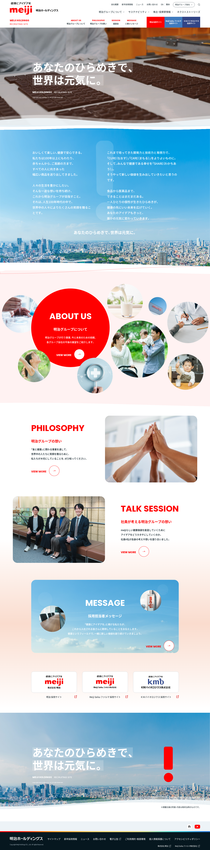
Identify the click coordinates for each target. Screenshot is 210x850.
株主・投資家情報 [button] (162, 12)
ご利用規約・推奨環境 (135, 838)
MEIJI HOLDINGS (19, 22)
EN (162, 4)
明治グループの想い (98, 22)
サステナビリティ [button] (137, 12)
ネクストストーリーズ (188, 12)
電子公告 (114, 838)
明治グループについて (76, 22)
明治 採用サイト (156, 22)
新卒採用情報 (127, 4)
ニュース (139, 4)
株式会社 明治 (163, 846)
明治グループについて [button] (110, 12)
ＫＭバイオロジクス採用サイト (191, 22)
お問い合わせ (152, 4)
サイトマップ (54, 838)
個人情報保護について (160, 838)
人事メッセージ (131, 22)
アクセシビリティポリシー (187, 838)
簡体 (168, 4)
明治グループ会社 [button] (182, 4)
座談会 (116, 22)
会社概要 (115, 4)
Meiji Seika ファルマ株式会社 (186, 846)
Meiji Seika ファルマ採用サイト (173, 22)
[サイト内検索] (199, 5)
